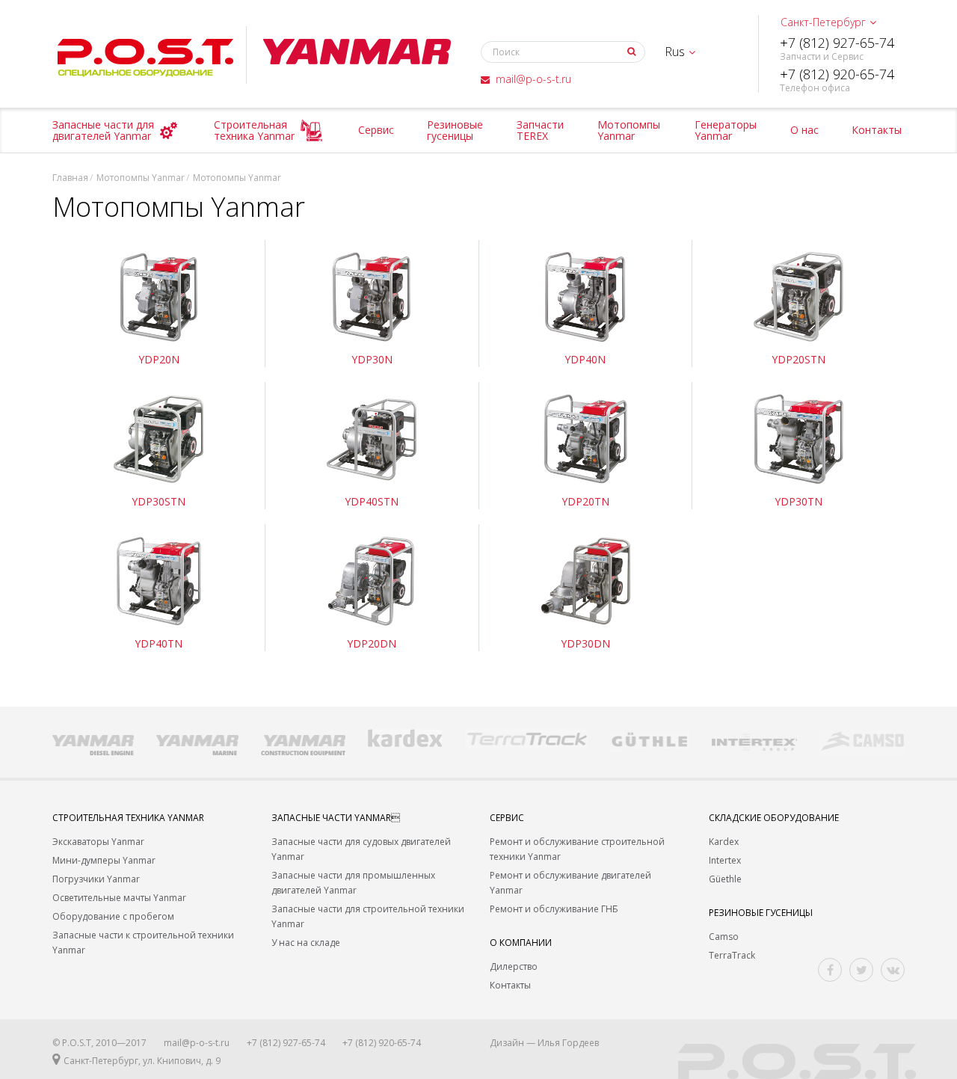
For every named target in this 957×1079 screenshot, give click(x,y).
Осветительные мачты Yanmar (119, 897)
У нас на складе (305, 942)
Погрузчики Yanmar (96, 879)
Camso (724, 936)
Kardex (724, 841)
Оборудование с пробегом (113, 916)
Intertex (725, 860)
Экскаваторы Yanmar (98, 841)
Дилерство (514, 966)
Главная (70, 177)
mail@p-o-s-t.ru (533, 79)
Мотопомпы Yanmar (140, 177)
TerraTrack (732, 955)
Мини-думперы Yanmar (104, 860)
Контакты (510, 985)
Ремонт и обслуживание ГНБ (554, 909)
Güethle (725, 879)
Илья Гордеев (568, 1042)
